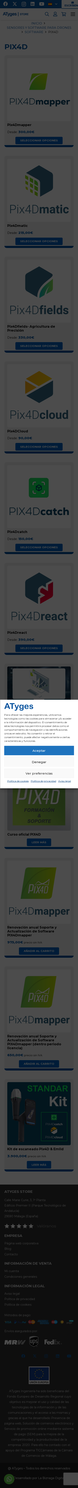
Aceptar (39, 750)
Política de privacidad (43, 781)
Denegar (39, 762)
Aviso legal (64, 781)
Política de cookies (18, 781)
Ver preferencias (39, 773)
